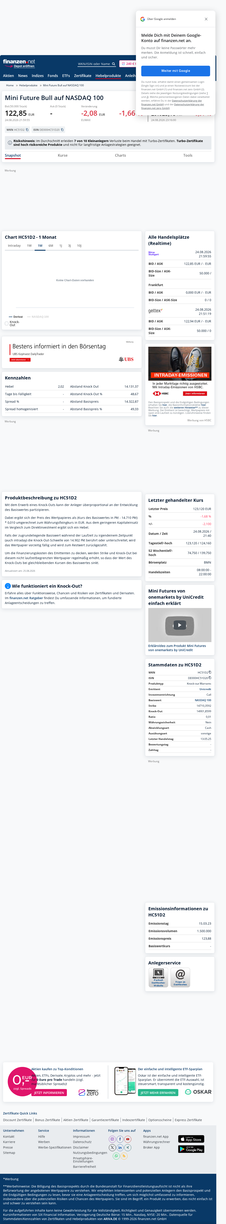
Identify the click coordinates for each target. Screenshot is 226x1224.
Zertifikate (82, 76)
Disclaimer (81, 1147)
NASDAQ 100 (203, 700)
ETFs (66, 76)
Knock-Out (15, 323)
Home (10, 85)
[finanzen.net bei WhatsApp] (116, 1156)
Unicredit (205, 689)
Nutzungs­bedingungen (90, 1153)
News (23, 76)
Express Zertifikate (188, 1120)
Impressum (81, 1137)
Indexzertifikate (133, 1120)
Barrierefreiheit (84, 1167)
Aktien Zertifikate (75, 1120)
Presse (8, 1147)
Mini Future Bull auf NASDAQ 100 (63, 85)
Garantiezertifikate (105, 1120)
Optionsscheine (159, 1120)
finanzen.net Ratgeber (26, 598)
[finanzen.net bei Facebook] (120, 1139)
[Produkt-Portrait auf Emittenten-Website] (158, 986)
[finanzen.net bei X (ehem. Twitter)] (112, 1147)
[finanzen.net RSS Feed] (124, 1156)
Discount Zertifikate (17, 1120)
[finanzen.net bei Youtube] (127, 1139)
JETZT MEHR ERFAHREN (158, 1093)
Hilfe (41, 1137)
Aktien (8, 76)
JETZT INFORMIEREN (49, 1093)
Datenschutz (82, 1142)
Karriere (9, 1142)
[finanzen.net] (19, 61)
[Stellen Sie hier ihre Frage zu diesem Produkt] (180, 977)
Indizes (38, 76)
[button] (135, 63)
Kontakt (8, 1137)
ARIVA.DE (110, 1219)
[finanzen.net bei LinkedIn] (120, 1147)
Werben (44, 1142)
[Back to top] (205, 1219)
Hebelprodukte (108, 76)
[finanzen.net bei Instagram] (112, 1139)
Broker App (151, 1147)
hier (164, 404)
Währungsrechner (156, 1142)
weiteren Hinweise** (186, 407)
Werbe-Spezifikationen (55, 1147)
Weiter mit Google (175, 71)
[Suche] (113, 64)
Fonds (53, 76)
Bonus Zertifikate (47, 1120)
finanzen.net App (156, 1137)
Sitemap (9, 1153)
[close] (206, 19)
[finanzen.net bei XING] (127, 1147)
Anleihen (132, 76)
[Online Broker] (19, 66)
